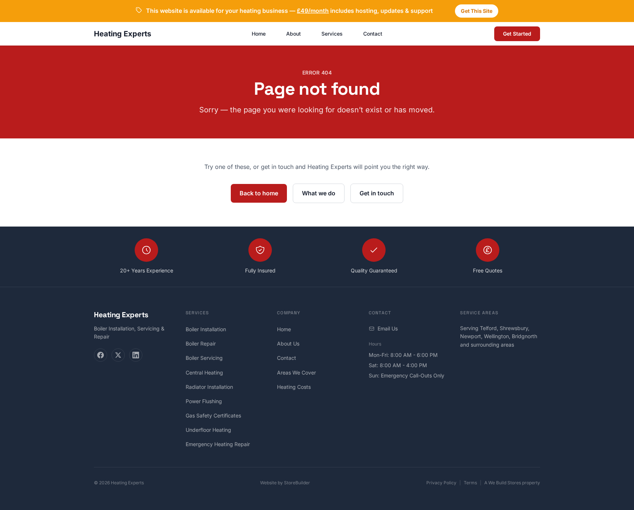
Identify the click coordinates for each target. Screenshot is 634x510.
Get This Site (476, 11)
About (293, 33)
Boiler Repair (201, 343)
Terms (470, 482)
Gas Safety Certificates (213, 415)
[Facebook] (100, 355)
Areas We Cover (296, 372)
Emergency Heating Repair (218, 444)
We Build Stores (504, 482)
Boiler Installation (206, 329)
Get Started (517, 33)
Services (332, 33)
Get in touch (377, 193)
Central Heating (204, 372)
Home (259, 33)
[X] (118, 355)
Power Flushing (204, 401)
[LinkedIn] (135, 355)
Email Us (388, 328)
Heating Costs (294, 387)
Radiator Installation (209, 387)
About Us (288, 343)
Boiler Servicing (204, 358)
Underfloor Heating (208, 430)
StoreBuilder (297, 482)
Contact (372, 33)
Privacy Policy (441, 482)
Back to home (259, 193)
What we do (318, 193)
